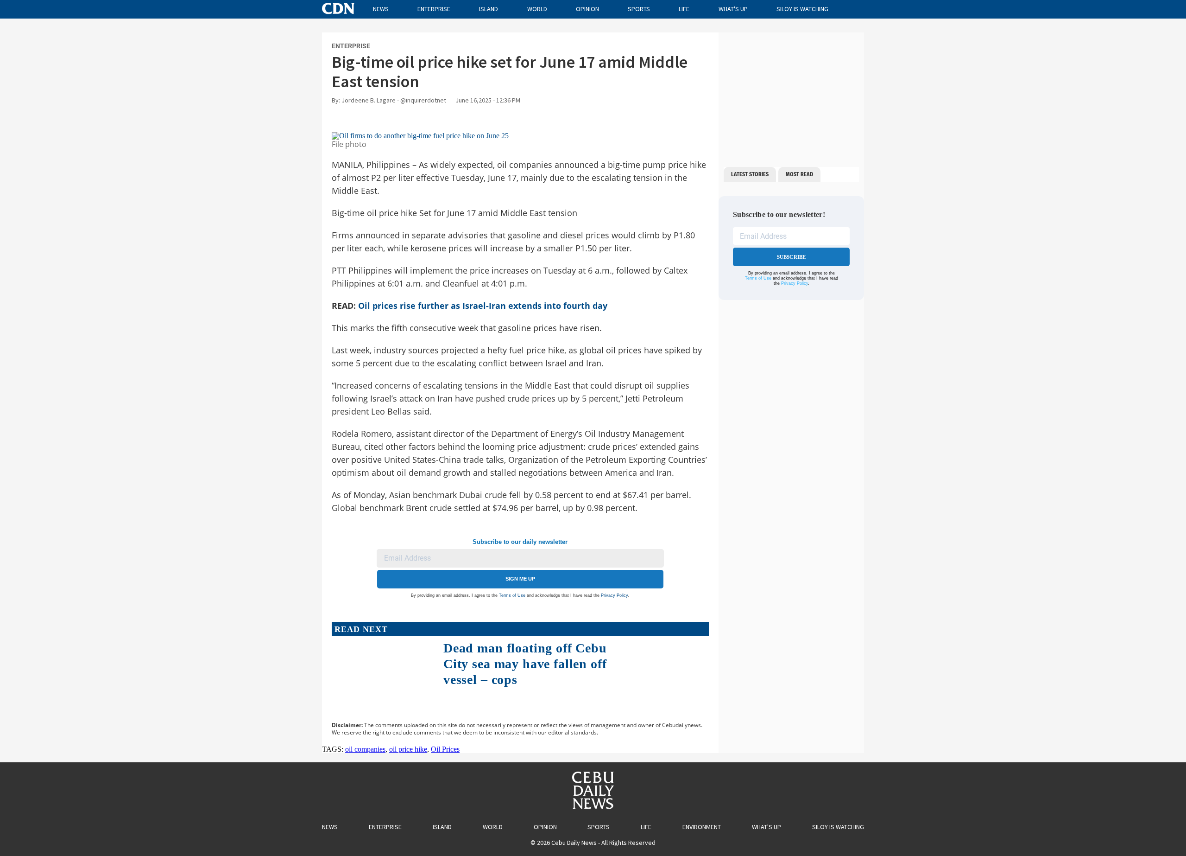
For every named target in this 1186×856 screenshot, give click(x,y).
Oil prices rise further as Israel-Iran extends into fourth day (482, 305)
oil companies (365, 749)
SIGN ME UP (520, 578)
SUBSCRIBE (791, 257)
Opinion (587, 9)
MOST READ (799, 174)
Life (684, 9)
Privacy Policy (614, 595)
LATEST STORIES (750, 174)
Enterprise (433, 9)
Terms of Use (512, 595)
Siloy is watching (802, 9)
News (381, 9)
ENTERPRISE (351, 46)
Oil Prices (445, 749)
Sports (639, 9)
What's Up (733, 9)
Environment (701, 827)
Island (488, 9)
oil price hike (408, 749)
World (537, 9)
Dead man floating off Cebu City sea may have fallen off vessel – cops (525, 663)
